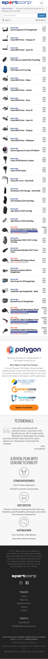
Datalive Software (31, 639)
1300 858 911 (24, 622)
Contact (24, 610)
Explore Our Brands (24, 407)
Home (24, 596)
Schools (24, 607)
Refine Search (40, 20)
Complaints (21, 637)
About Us (24, 600)
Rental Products (7, 8)
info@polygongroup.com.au (24, 626)
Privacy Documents (9, 637)
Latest (7, 20)
